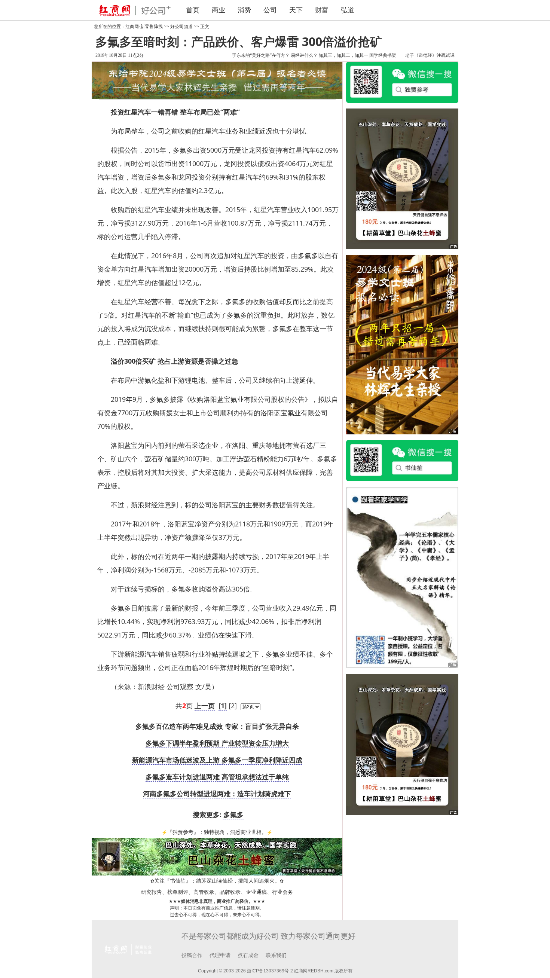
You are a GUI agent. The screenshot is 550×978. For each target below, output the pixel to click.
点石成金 (248, 955)
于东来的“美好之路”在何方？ (261, 55)
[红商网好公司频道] (133, 10)
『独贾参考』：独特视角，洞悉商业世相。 (217, 832)
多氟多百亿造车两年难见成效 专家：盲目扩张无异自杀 (217, 726)
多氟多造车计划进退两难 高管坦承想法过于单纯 (217, 776)
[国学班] (402, 577)
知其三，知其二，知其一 (343, 55)
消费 (244, 10)
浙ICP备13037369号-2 (270, 971)
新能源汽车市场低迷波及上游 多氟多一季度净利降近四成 (217, 759)
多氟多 (233, 814)
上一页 (205, 705)
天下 (296, 10)
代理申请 (220, 955)
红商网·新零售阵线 (144, 26)
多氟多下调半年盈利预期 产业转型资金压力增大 (217, 743)
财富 (322, 10)
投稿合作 (191, 955)
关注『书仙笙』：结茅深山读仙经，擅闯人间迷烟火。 (217, 881)
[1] (223, 705)
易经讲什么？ (304, 55)
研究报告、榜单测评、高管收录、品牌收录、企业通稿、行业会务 (217, 892)
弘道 (347, 10)
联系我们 (276, 955)
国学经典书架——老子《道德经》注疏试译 (412, 55)
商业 (218, 10)
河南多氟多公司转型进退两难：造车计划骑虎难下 (217, 793)
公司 (270, 10)
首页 (192, 10)
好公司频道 (181, 26)
